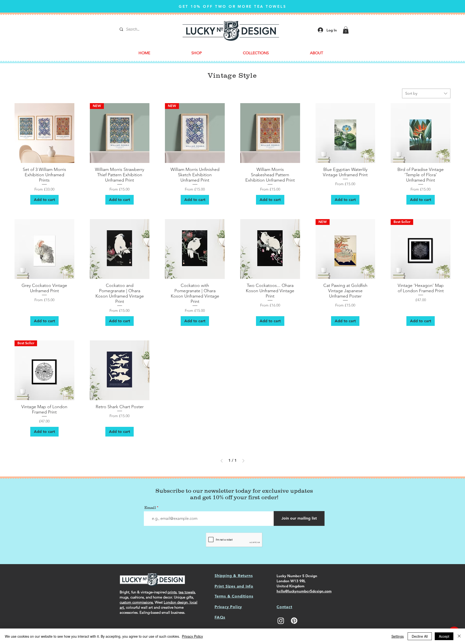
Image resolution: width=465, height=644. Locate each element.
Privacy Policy (192, 636)
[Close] (459, 636)
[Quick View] (44, 133)
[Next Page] (243, 461)
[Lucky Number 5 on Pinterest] (294, 620)
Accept (444, 636)
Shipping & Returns (234, 575)
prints (172, 592)
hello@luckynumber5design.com (304, 591)
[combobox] (426, 93)
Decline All (420, 636)
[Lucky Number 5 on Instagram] (281, 620)
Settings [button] (397, 636)
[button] (346, 30)
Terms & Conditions (234, 596)
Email (150, 507)
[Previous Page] (222, 461)
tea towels (186, 592)
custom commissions (136, 602)
